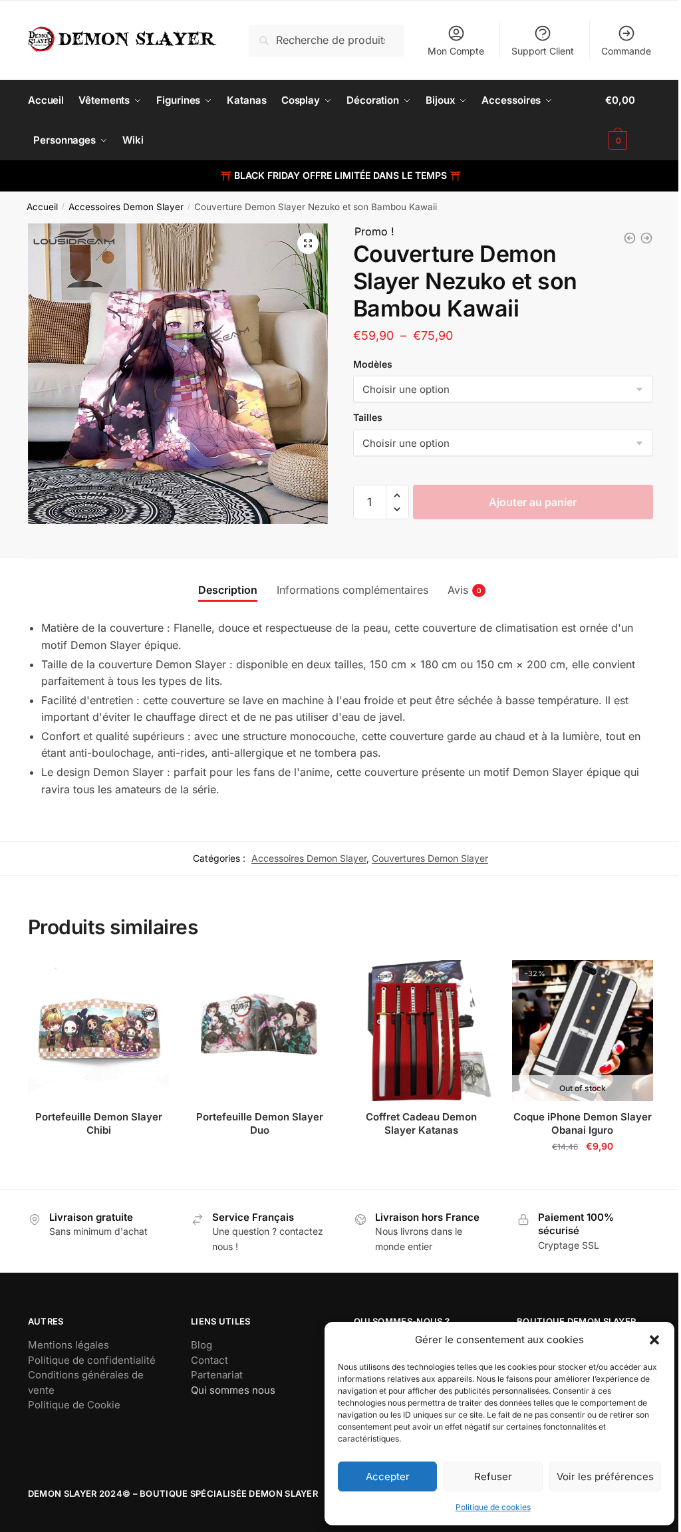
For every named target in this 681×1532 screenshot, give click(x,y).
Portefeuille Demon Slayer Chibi (98, 1123)
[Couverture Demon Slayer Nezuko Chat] (646, 238)
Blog (201, 1345)
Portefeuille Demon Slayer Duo (259, 1123)
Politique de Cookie (74, 1404)
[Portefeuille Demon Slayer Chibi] (99, 1031)
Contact (209, 1360)
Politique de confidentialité (92, 1360)
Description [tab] (227, 589)
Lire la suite (98, 1173)
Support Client (542, 51)
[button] (654, 1339)
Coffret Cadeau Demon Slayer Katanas (421, 1123)
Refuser (493, 1476)
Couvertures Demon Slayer (430, 858)
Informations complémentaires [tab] (352, 589)
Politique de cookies (493, 1507)
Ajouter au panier (533, 502)
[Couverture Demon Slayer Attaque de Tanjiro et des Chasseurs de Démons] (629, 238)
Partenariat (217, 1374)
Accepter (388, 1476)
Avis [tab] (458, 589)
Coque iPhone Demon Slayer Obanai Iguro (582, 1123)
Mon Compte (456, 51)
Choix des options (582, 1173)
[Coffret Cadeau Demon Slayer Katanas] (421, 1031)
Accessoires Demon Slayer (126, 206)
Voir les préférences (605, 1476)
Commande (626, 51)
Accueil (42, 206)
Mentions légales (68, 1345)
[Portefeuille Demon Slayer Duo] (260, 1031)
